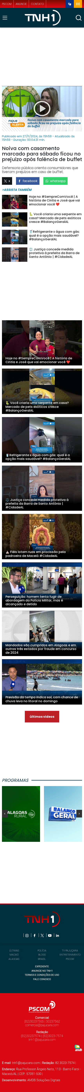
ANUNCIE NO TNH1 (42, 970)
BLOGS (42, 954)
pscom (7, 4)
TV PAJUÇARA (70, 950)
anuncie (21, 4)
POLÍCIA (42, 950)
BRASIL (42, 958)
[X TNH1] (42, 935)
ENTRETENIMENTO (70, 954)
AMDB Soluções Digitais (43, 1080)
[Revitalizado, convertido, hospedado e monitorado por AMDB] (78, 1048)
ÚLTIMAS (14, 950)
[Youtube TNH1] (50, 935)
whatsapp (58, 181)
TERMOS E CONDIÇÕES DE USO (42, 974)
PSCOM (70, 958)
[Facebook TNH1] (35, 935)
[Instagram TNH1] (27, 935)
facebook (30, 181)
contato (37, 4)
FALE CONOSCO (42, 979)
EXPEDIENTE (42, 966)
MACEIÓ (14, 954)
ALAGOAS (14, 958)
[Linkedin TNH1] (57, 935)
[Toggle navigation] (6, 17)
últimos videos (42, 716)
